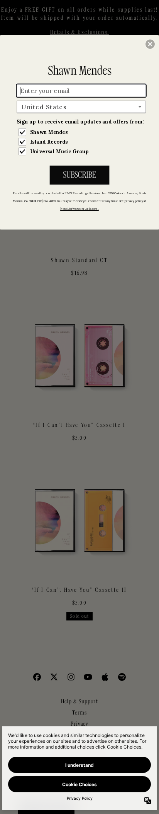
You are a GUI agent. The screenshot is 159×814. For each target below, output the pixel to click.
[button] (150, 44)
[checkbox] (82, 132)
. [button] (79, 175)
